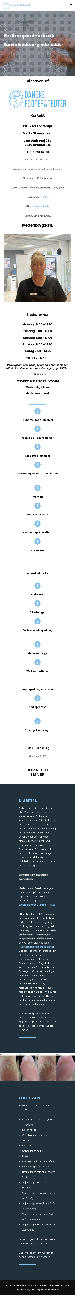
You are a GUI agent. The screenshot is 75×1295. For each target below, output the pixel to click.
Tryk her (44, 197)
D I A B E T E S (28, 800)
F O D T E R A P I (29, 1098)
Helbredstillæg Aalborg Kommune (36, 947)
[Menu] (70, 5)
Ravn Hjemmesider (51, 1289)
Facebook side (41, 206)
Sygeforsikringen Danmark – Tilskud (37, 905)
